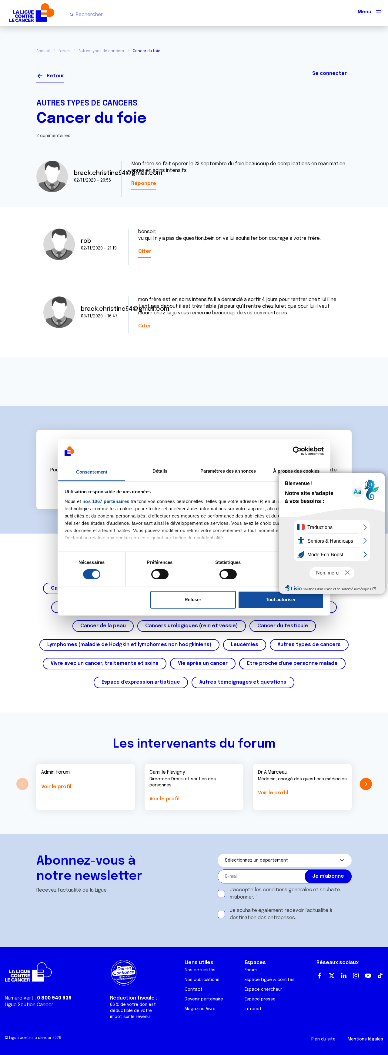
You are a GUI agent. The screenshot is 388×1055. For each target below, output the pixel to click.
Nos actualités (200, 970)
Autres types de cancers (101, 51)
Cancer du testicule (282, 625)
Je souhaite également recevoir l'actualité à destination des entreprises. (281, 914)
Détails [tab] (159, 471)
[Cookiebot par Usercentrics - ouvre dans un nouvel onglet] (297, 451)
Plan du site (323, 1039)
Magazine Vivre (200, 1009)
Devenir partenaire (204, 999)
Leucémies (244, 644)
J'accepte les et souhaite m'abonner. (285, 893)
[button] (366, 784)
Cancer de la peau (103, 625)
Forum (64, 51)
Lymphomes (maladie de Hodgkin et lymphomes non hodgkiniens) (129, 644)
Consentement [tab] (91, 471)
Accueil (43, 51)
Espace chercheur (263, 989)
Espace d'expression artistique (141, 682)
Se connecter (329, 73)
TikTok (380, 976)
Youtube (368, 976)
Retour (55, 76)
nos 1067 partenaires (105, 501)
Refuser (193, 599)
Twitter (332, 976)
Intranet (253, 1009)
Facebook (319, 976)
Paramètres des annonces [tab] (228, 471)
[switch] (160, 574)
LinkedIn (344, 976)
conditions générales (287, 890)
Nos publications (202, 980)
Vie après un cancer (203, 663)
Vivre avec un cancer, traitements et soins (105, 663)
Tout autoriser (281, 599)
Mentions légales (365, 1039)
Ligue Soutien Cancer (29, 1004)
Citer (144, 251)
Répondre (143, 183)
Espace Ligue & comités (270, 980)
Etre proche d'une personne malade (292, 663)
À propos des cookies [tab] (296, 471)
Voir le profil (56, 786)
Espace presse (260, 999)
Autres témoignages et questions (242, 682)
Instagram (356, 976)
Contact (193, 989)
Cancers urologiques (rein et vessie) (191, 625)
